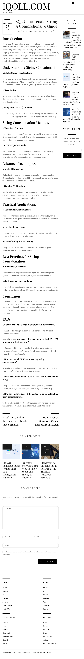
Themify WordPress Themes (41, 652)
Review (5, 622)
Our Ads (5, 595)
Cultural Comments (50, 644)
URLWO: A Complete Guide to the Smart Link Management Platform (11, 470)
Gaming (5, 630)
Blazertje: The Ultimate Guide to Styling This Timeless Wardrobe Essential (49, 470)
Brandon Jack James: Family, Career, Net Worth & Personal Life (71, 98)
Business (46, 598)
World (45, 588)
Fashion (46, 630)
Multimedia (6, 633)
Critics (45, 640)
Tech (44, 602)
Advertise (6, 602)
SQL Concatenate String (38, 31)
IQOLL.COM (7, 652)
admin (18, 31)
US (44, 591)
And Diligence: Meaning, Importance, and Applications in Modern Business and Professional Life (72, 40)
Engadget (6, 591)
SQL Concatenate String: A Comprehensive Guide (37, 24)
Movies (45, 626)
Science (46, 605)
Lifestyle (6, 640)
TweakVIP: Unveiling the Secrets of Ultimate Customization (15, 421)
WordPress (27, 652)
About (5, 588)
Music (45, 622)
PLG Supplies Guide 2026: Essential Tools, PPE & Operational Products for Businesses (71, 61)
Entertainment (8, 637)
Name (7, 537)
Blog (45, 446)
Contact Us (6, 609)
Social (5, 644)
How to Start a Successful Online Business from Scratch (46, 421)
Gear (4, 626)
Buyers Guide (7, 605)
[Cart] (73, 3)
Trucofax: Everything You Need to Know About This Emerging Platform (30, 470)
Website (7, 545)
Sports (45, 609)
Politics (45, 595)
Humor (45, 633)
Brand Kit (6, 598)
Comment (8, 508)
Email (36, 537)
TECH (25, 31)
